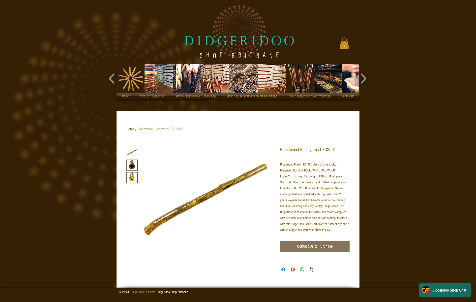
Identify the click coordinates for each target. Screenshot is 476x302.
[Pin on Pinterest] (293, 269)
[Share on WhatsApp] (302, 269)
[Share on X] (312, 269)
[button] (344, 43)
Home (130, 129)
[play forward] (363, 78)
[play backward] (112, 78)
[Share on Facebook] (283, 269)
